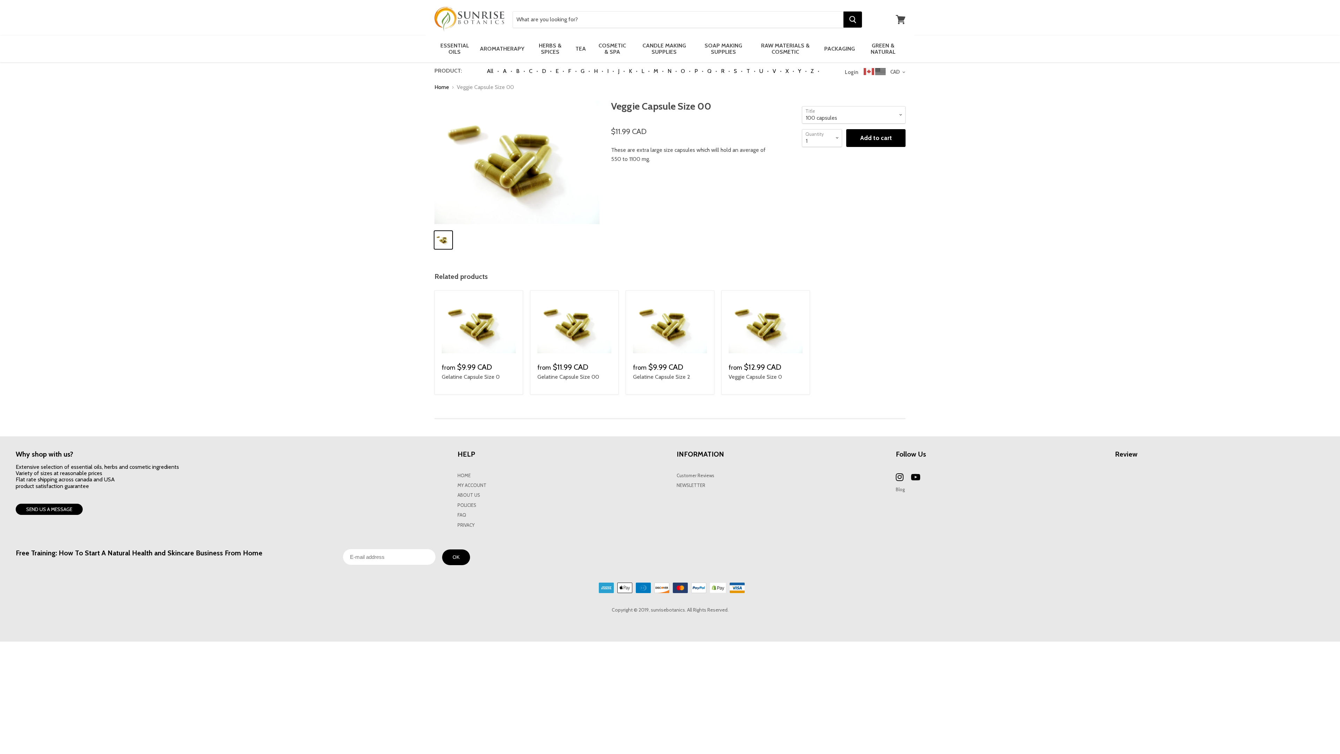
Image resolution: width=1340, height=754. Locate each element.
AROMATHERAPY (502, 48)
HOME (464, 475)
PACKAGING (839, 48)
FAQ (461, 515)
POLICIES (466, 505)
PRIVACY (466, 525)
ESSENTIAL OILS (454, 48)
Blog (900, 489)
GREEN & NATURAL (883, 48)
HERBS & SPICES (550, 48)
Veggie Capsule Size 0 (755, 377)
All (490, 71)
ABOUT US (468, 495)
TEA (580, 48)
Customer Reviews (695, 475)
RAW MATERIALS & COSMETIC (785, 48)
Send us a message (49, 509)
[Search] (852, 20)
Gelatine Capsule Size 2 (661, 377)
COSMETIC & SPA (612, 48)
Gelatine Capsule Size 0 (471, 377)
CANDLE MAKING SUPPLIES (664, 48)
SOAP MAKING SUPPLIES (723, 48)
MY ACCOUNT (471, 485)
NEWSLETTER (691, 485)
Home (441, 87)
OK (456, 557)
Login (851, 72)
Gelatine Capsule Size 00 (568, 377)
